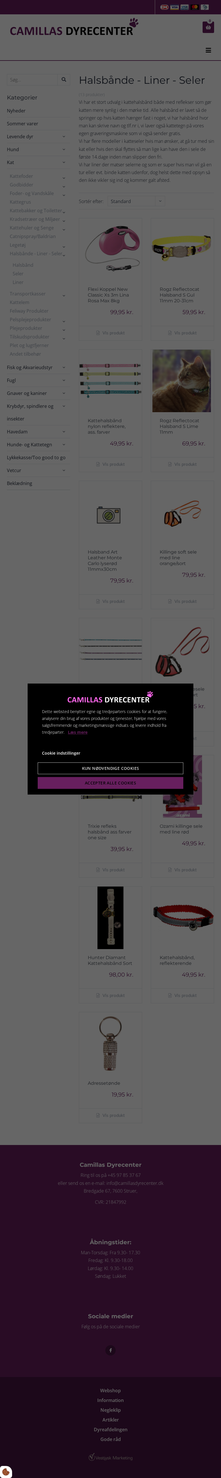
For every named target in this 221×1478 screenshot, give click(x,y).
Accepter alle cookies (110, 783)
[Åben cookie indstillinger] (6, 1472)
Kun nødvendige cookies (110, 768)
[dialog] (110, 739)
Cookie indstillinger (61, 753)
